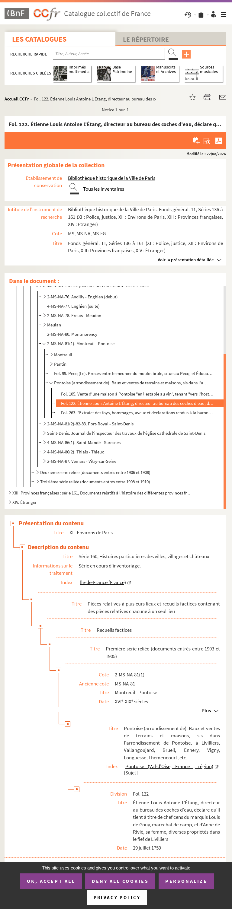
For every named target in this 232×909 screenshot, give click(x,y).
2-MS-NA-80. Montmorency (72, 334)
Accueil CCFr (17, 99)
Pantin (60, 364)
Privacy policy (117, 897)
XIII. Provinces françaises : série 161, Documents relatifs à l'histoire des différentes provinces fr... (101, 493)
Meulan (54, 325)
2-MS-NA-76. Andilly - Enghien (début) (82, 297)
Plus (206, 710)
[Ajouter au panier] (197, 140)
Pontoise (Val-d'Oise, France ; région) (169, 766)
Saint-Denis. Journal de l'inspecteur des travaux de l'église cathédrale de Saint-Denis (126, 433)
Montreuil (63, 355)
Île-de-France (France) (103, 582)
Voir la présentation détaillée (186, 259)
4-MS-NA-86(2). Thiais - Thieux (75, 452)
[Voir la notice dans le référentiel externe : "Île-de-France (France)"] (129, 582)
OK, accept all (51, 881)
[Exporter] (207, 140)
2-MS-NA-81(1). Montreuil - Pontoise (80, 343)
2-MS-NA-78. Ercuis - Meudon (74, 315)
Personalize (186, 881)
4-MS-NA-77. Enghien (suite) (73, 306)
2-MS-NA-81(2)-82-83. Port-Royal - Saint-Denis (90, 424)
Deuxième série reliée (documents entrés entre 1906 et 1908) (95, 472)
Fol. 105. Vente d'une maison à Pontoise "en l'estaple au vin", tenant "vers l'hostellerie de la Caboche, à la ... (137, 394)
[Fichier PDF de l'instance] (219, 140)
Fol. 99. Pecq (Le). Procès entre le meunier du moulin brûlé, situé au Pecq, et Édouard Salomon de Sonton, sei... (133, 373)
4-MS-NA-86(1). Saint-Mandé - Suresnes (84, 442)
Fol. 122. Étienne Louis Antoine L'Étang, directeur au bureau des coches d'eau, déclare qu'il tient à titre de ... (137, 403)
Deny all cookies (120, 881)
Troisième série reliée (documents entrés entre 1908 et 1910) (95, 482)
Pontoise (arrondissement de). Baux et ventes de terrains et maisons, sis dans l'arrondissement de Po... (131, 383)
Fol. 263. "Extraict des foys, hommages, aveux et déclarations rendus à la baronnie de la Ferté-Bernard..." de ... (137, 412)
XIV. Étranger (24, 502)
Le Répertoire (146, 39)
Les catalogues (39, 39)
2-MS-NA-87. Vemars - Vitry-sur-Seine (81, 461)
